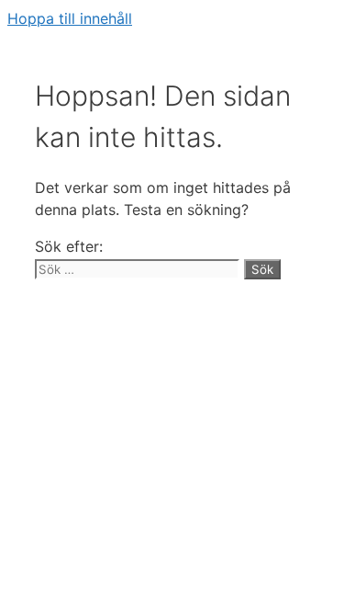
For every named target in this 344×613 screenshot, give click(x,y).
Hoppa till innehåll (69, 18)
